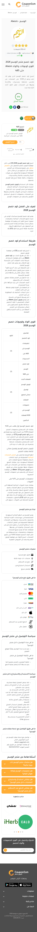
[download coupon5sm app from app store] (25, 885)
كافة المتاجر (23, 13)
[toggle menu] (8, 4)
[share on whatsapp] (10, 107)
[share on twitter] (18, 107)
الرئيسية (33, 13)
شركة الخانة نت (8, 916)
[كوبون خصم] (25, 4)
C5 (13, 142)
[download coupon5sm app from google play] (11, 885)
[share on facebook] (14, 107)
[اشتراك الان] (5, 850)
